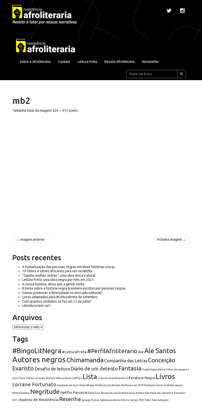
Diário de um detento (94, 368)
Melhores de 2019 (132, 385)
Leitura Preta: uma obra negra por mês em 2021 (58, 280)
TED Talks (145, 400)
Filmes (30, 378)
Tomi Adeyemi (160, 400)
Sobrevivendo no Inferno (115, 400)
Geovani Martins (45, 378)
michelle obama (173, 385)
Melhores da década (107, 385)
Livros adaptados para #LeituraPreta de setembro (60, 297)
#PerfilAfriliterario (112, 351)
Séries (134, 400)
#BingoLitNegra (36, 350)
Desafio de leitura (52, 368)
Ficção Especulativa (154, 369)
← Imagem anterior (30, 239)
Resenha (70, 399)
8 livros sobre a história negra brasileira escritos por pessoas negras (74, 288)
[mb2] (101, 172)
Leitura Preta (87, 62)
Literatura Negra (140, 378)
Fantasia (129, 368)
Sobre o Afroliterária (35, 62)
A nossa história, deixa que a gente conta (53, 284)
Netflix (66, 392)
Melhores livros (153, 385)
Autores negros (39, 359)
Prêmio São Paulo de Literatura (154, 392)
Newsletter (150, 62)
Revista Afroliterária (119, 62)
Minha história (21, 392)
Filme (21, 378)
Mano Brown (87, 385)
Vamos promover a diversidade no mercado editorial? (62, 293)
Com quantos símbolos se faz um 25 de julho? (57, 301)
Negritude (45, 391)
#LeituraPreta (74, 352)
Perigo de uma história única (118, 392)
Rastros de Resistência (38, 400)
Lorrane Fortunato (34, 384)
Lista (90, 376)
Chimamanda (84, 360)
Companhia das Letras (125, 360)
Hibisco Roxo (63, 378)
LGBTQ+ (77, 378)
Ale (141, 352)
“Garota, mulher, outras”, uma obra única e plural (58, 275)
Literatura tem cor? (36, 306)
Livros (165, 376)
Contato (64, 62)
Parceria (80, 392)
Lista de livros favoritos (112, 378)
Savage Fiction (90, 400)
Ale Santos (160, 350)
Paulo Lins (94, 392)
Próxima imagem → (171, 239)
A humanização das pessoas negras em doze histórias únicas (68, 267)
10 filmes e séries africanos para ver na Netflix (57, 271)
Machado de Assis (68, 385)
